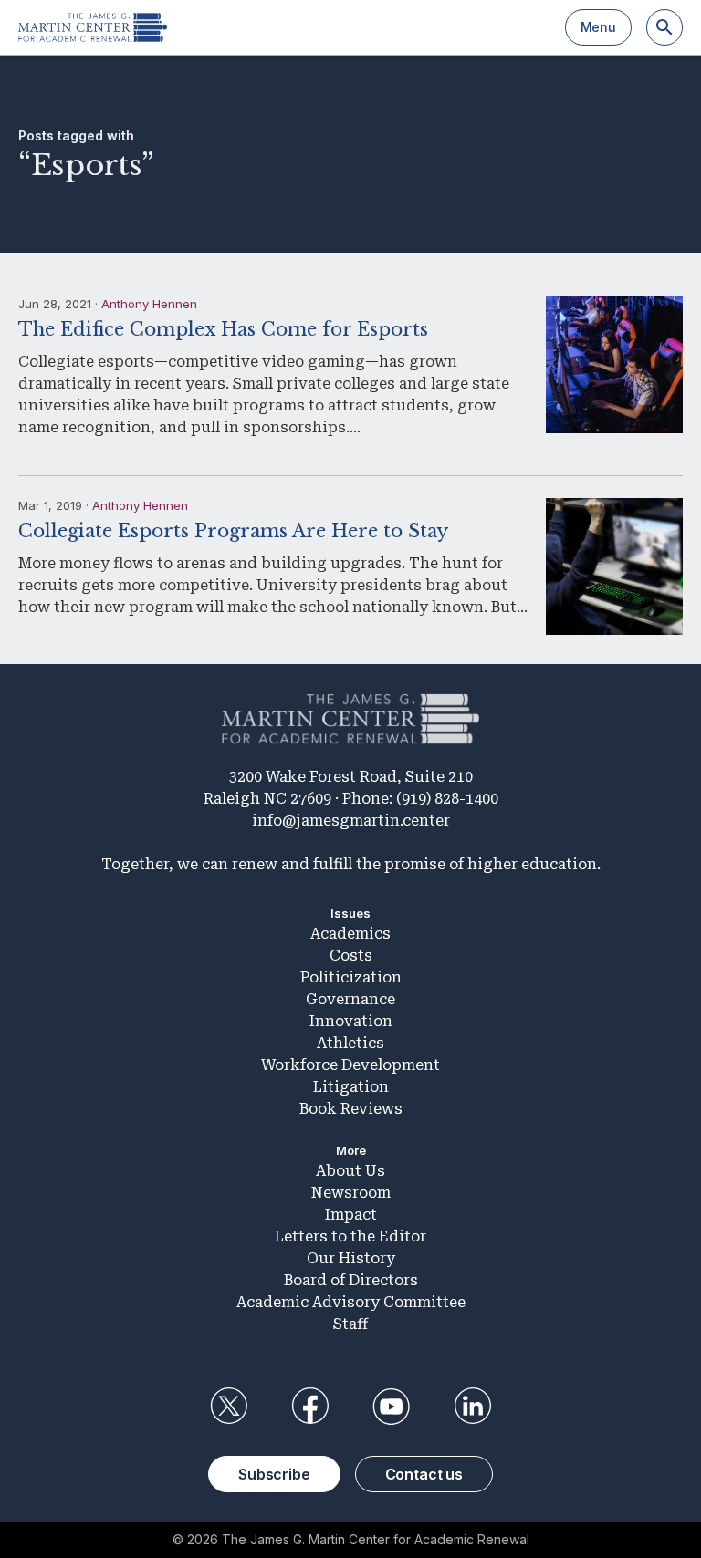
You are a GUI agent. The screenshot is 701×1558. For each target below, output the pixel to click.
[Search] (664, 27)
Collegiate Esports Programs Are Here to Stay (233, 531)
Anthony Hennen (149, 303)
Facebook (309, 1407)
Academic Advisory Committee (351, 1302)
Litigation (351, 1087)
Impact (351, 1214)
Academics (350, 933)
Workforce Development (350, 1065)
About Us (350, 1170)
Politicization (351, 977)
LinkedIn (473, 1407)
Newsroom (351, 1192)
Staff (350, 1324)
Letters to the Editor (350, 1236)
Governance (350, 999)
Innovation (350, 1021)
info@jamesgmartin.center (351, 820)
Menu (598, 27)
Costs (351, 955)
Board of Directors (351, 1280)
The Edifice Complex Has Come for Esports (223, 329)
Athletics (350, 1043)
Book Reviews (351, 1108)
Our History (351, 1258)
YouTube (391, 1407)
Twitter (228, 1407)
